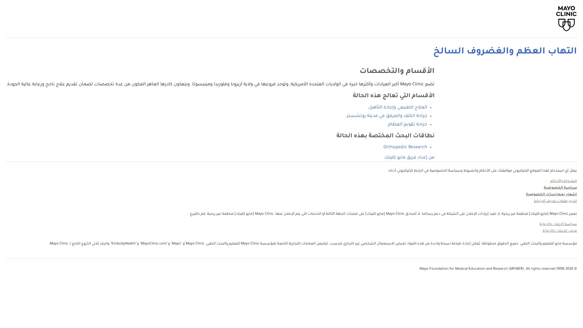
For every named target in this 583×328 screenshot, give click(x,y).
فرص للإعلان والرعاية (560, 231)
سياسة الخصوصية (560, 188)
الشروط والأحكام (563, 181)
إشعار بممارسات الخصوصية (551, 195)
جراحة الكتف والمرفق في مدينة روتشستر (387, 116)
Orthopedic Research (405, 147)
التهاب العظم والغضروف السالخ (505, 52)
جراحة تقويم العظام (407, 124)
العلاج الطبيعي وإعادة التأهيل (397, 107)
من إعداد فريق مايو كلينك (409, 157)
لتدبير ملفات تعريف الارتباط (555, 201)
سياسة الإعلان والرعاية (558, 225)
